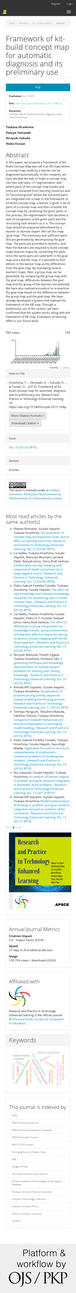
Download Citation (24, 423)
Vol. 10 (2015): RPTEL (42, 23)
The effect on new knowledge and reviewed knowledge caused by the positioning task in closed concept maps (41, 596)
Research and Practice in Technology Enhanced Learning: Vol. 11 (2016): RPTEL (41, 705)
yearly (66, 367)
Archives (23, 23)
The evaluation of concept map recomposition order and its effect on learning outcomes (41, 537)
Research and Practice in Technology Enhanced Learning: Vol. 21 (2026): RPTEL (39, 545)
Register (55, 3)
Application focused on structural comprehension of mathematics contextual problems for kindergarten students (41, 754)
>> (19, 827)
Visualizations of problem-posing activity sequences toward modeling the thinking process (39, 695)
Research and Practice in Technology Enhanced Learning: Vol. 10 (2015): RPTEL (40, 679)
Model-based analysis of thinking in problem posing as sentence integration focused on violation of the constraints (42, 807)
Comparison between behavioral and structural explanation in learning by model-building (38, 724)
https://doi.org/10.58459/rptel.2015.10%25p (38, 103)
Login (70, 3)
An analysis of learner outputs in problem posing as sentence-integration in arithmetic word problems (42, 781)
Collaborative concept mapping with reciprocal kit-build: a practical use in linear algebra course (38, 569)
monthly (54, 367)
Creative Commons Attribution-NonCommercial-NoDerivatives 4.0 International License (35, 494)
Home (12, 23)
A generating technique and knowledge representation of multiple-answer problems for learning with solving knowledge (38, 667)
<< (7, 827)
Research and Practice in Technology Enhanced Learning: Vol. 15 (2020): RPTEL (38, 577)
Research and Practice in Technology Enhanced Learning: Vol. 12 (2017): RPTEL (40, 789)
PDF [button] (38, 87)
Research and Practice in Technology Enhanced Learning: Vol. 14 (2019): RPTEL (40, 606)
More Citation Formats (26, 416)
